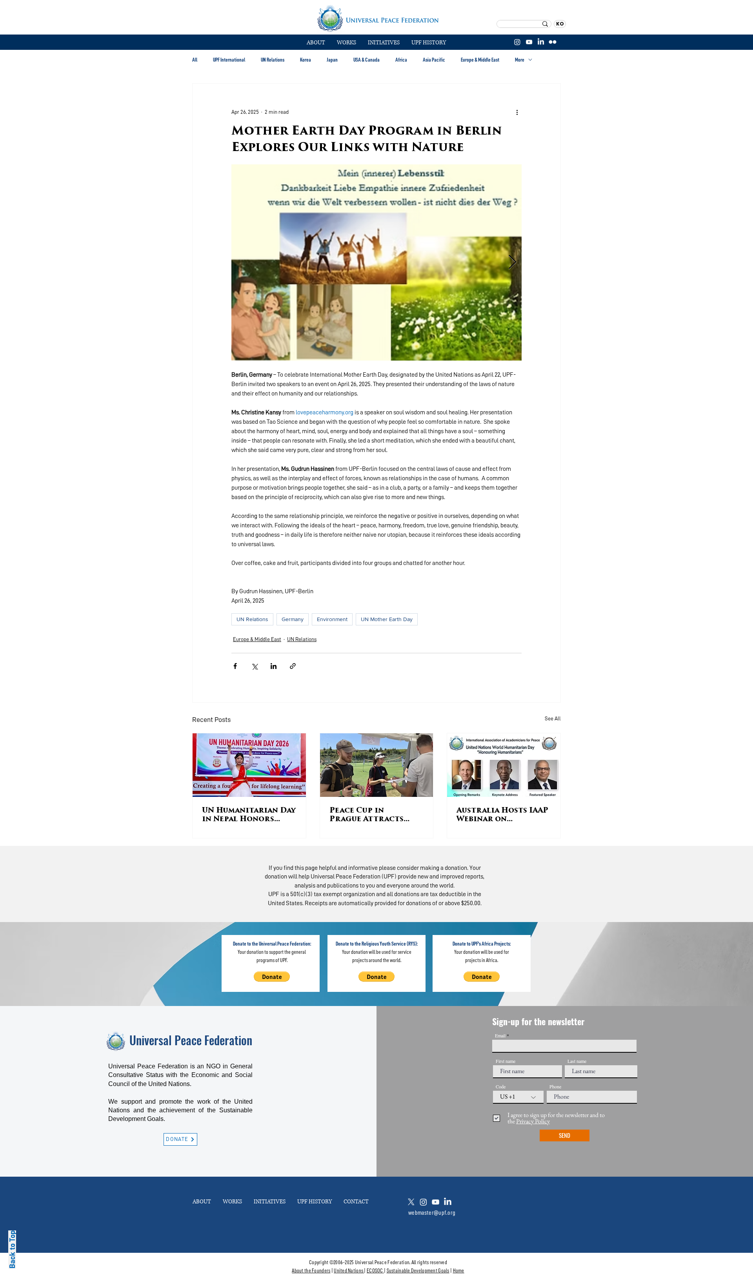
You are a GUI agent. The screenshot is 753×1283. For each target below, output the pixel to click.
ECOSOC (375, 1270)
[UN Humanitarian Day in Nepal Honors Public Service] (249, 765)
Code (501, 1086)
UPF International (229, 59)
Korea (305, 59)
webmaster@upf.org (431, 1213)
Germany (293, 619)
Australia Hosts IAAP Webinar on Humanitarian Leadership (502, 815)
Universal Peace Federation (190, 1040)
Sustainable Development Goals (418, 1270)
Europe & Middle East (480, 59)
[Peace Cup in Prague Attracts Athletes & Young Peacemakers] (376, 765)
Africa (401, 59)
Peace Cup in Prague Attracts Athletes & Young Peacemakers (367, 815)
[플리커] (553, 42)
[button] (346, 42)
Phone (555, 1086)
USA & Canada (366, 59)
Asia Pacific (434, 59)
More (519, 59)
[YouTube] (529, 42)
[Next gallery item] (512, 262)
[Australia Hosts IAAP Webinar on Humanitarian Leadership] (503, 765)
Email (500, 1035)
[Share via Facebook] (235, 666)
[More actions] (517, 112)
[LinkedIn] (541, 42)
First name (505, 1061)
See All (553, 718)
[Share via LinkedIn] (273, 666)
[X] (411, 1201)
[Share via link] (292, 666)
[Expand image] (376, 262)
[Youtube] (435, 1201)
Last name (576, 1061)
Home (458, 1270)
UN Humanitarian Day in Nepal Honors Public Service (249, 815)
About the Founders (311, 1270)
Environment (332, 619)
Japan (332, 59)
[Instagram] (517, 42)
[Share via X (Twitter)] (254, 666)
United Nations (348, 1270)
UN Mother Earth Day (387, 619)
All (194, 59)
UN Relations (272, 59)
